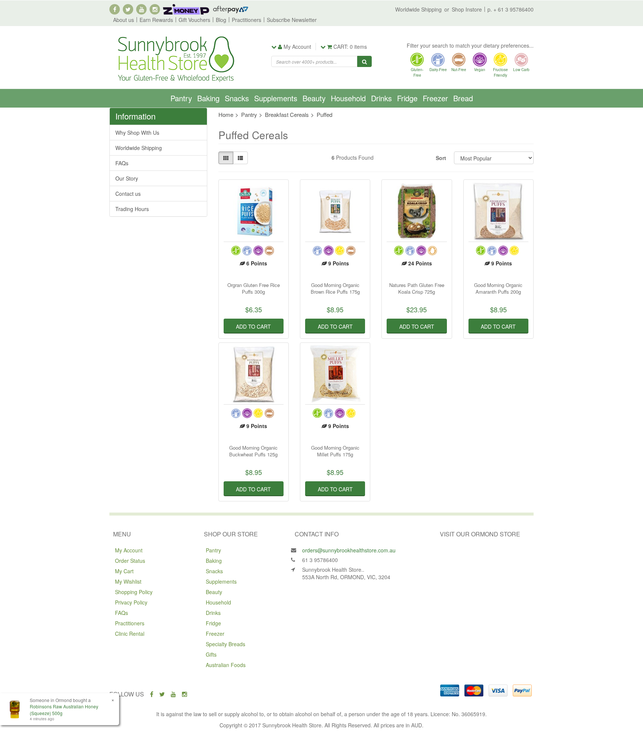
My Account (129, 550)
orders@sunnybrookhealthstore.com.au (349, 550)
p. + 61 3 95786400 (510, 9)
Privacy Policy (131, 602)
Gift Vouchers (194, 19)
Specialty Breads (225, 644)
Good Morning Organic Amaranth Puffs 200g (498, 288)
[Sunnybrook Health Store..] (175, 58)
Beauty (314, 98)
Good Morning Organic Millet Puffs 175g (335, 451)
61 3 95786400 (320, 560)
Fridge (407, 98)
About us (123, 19)
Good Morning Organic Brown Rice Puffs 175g (335, 288)
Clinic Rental (129, 633)
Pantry (181, 98)
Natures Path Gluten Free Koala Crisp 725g (416, 288)
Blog (221, 19)
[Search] (364, 61)
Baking (208, 98)
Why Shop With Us (137, 132)
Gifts (211, 654)
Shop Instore (467, 9)
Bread (463, 98)
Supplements (275, 98)
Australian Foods (226, 665)
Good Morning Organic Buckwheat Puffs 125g (253, 451)
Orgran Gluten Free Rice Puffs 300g (253, 288)
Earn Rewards (156, 19)
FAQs (121, 163)
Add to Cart (253, 326)
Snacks (237, 98)
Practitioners (246, 19)
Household (348, 98)
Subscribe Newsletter (292, 19)
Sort (441, 158)
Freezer (435, 98)
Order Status (130, 560)
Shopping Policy (134, 592)
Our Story (126, 178)
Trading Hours (132, 209)
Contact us (128, 193)
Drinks (381, 98)
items (350, 46)
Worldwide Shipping (418, 9)
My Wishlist (128, 581)
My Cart (124, 571)
